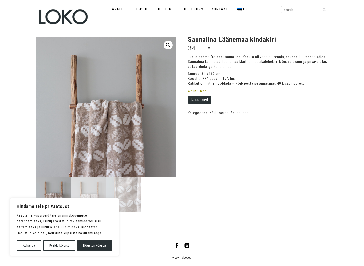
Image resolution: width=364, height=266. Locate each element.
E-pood (143, 9)
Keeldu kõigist (59, 245)
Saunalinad (240, 113)
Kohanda (29, 245)
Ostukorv (194, 9)
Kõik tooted (219, 113)
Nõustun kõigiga (94, 245)
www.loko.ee (182, 257)
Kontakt (220, 9)
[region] (64, 227)
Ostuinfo (167, 9)
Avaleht (120, 9)
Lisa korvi (199, 100)
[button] (168, 45)
